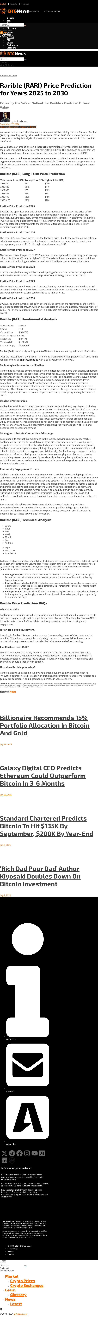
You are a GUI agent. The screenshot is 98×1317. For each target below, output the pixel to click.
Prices (10, 23)
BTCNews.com (20, 1314)
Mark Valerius (20, 121)
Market (12, 1276)
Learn (10, 1290)
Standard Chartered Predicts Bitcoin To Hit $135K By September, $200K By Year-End (46, 825)
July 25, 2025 (6, 794)
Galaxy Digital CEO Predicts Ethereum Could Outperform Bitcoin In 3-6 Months (43, 775)
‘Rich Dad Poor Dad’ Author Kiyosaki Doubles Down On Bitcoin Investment (40, 875)
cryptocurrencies (29, 359)
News (10, 1299)
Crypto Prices (22, 1280)
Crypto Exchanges (26, 1285)
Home (3, 75)
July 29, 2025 (6, 744)
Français (25, 4)
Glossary (11, 28)
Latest (16, 1303)
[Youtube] (34, 1153)
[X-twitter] (4, 1153)
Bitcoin (10, 18)
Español (14, 4)
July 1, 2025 (5, 895)
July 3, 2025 (5, 845)
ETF (8, 20)
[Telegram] (12, 1153)
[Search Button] (25, 25)
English (3, 4)
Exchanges (12, 45)
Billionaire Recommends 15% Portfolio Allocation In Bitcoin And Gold (45, 725)
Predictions (11, 75)
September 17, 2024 (9, 124)
